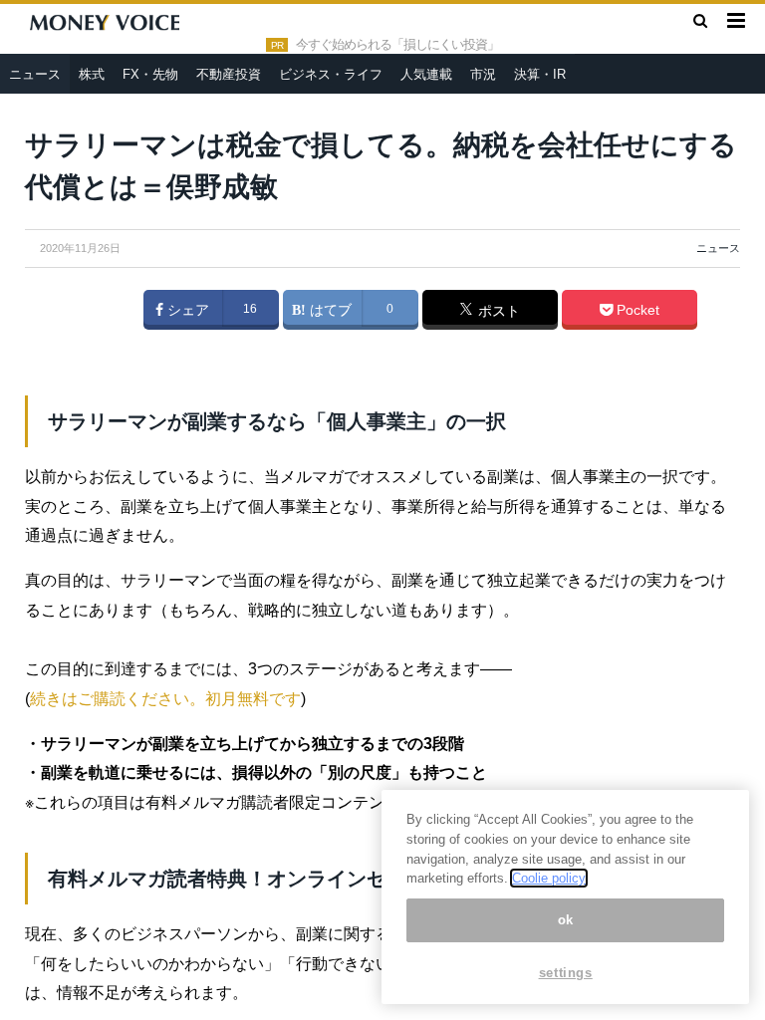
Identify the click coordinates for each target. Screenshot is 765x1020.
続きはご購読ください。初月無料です (165, 698)
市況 (483, 74)
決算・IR (540, 74)
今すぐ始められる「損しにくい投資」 (397, 45)
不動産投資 (228, 74)
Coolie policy (549, 878)
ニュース (35, 74)
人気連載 (426, 74)
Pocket (636, 310)
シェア (186, 310)
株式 (92, 74)
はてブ (329, 310)
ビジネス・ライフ (330, 74)
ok (566, 919)
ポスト (497, 311)
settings (566, 972)
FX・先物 (150, 74)
